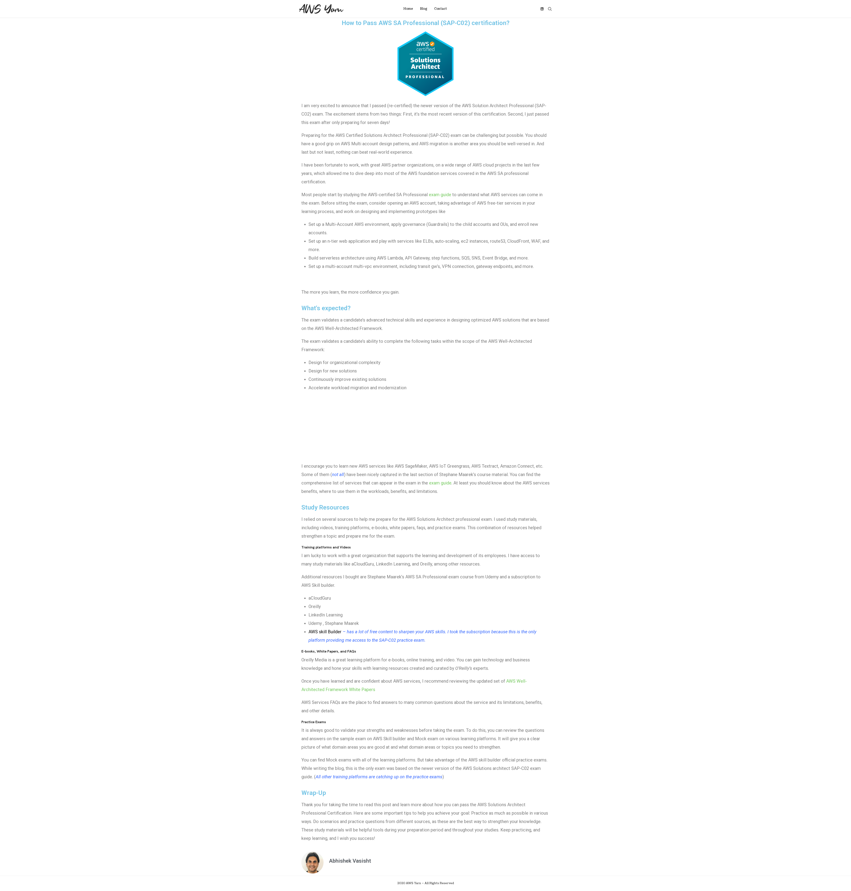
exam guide (440, 483)
